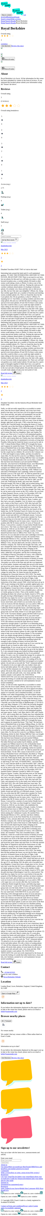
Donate (16, 17)
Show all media (9, 59)
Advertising (26, 1179)
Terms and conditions (15, 1206)
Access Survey (15, 1188)
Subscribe (5, 1163)
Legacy (20, 1184)
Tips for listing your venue (21, 1177)
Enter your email (6, 1158)
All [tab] (2, 1021)
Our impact (5, 1167)
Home (3, 23)
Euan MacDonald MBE (27, 1167)
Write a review (16, 19)
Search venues (6, 19)
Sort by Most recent (8, 240)
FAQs (6, 1190)
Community (5, 1171)
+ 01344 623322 (9, 972)
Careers (17, 1169)
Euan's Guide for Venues (13, 1179)
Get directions (6, 46)
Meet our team (14, 1167)
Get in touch (24, 1169)
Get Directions (6, 1058)
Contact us (4, 1206)
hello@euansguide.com (9, 1011)
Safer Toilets (5, 1188)
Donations (4, 1184)
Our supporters (13, 1184)
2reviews (4, 44)
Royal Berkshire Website (12, 977)
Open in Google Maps (9, 993)
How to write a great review (20, 1173)
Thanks (18, 373)
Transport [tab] (8, 1021)
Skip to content (6, 15)
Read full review (6, 373)
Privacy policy (28, 1206)
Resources (4, 1186)
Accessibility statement (13, 1208)
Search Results (11, 23)
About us (4, 1165)
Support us (4, 1182)
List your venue (6, 1177)
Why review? (35, 1173)
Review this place (17, 46)
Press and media (9, 1169)
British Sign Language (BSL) (30, 1188)
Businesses (10, 17)
